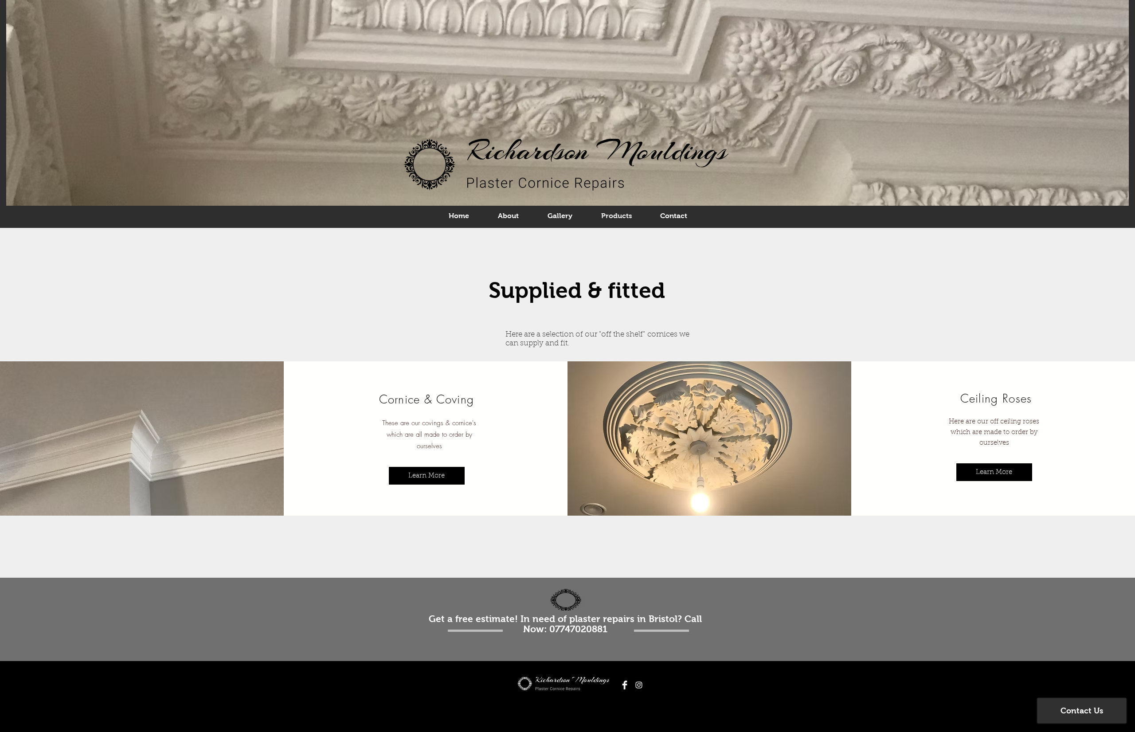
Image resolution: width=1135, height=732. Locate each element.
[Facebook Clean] (624, 685)
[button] (994, 472)
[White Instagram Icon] (638, 685)
